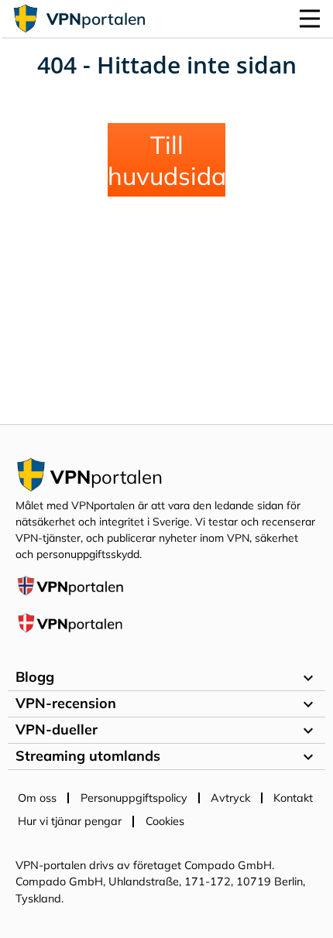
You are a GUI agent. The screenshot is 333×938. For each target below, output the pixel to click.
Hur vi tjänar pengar (70, 821)
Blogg (166, 678)
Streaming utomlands (166, 757)
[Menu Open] (310, 18)
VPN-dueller (166, 730)
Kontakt (293, 798)
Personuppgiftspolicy (134, 798)
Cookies (165, 821)
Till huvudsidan (166, 160)
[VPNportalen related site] (69, 593)
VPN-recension (166, 704)
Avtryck (230, 798)
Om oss (37, 798)
